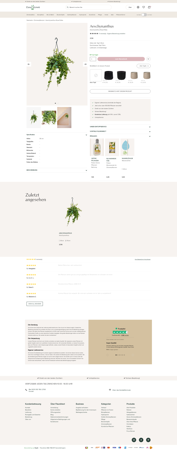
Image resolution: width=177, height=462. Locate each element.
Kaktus (129, 426)
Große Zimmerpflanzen (108, 417)
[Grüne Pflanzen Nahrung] (97, 147)
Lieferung (28, 412)
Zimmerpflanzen (39, 20)
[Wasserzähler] (127, 147)
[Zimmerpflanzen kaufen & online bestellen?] (33, 7)
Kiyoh (36, 448)
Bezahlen (28, 410)
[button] (55, 103)
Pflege (103, 419)
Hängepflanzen (131, 412)
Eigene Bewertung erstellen (116, 34)
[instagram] (134, 440)
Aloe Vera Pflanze (132, 422)
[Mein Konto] (138, 7)
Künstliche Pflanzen (107, 426)
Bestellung (28, 417)
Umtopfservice (77, 1)
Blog (52, 415)
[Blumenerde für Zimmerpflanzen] (112, 147)
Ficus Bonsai (131, 431)
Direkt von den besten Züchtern (36, 1)
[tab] (38, 418)
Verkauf (103, 408)
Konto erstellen (55, 410)
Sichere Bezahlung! (114, 1)
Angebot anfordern (82, 408)
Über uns (28, 419)
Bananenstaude (132, 419)
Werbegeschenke (81, 412)
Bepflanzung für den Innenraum (86, 410)
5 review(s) (102, 34)
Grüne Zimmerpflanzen (134, 417)
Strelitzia (129, 429)
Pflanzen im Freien (107, 410)
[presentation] (29, 64)
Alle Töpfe (143, 66)
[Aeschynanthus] (73, 212)
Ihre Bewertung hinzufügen (143, 259)
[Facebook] (141, 440)
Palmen (129, 410)
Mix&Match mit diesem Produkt (100, 66)
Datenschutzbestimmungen (59, 417)
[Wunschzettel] (143, 7)
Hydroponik (105, 415)
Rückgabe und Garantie (32, 415)
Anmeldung (54, 408)
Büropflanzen (105, 412)
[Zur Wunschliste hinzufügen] (148, 59)
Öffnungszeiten (56, 412)
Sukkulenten (131, 415)
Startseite (30, 20)
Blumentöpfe (105, 422)
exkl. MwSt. (149, 14)
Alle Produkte (131, 408)
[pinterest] (148, 440)
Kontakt (27, 408)
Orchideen (130, 424)
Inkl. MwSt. (139, 14)
